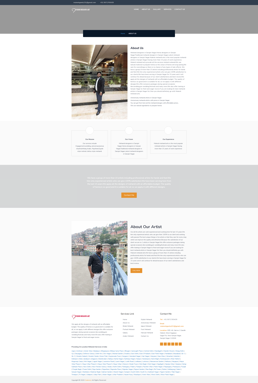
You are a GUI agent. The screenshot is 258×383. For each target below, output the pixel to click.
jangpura (94, 359)
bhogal (127, 351)
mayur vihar (117, 364)
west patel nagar (167, 374)
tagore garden (165, 372)
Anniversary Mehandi (148, 323)
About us (146, 9)
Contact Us (179, 9)
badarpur (96, 351)
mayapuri (175, 361)
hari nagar (146, 356)
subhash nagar (153, 372)
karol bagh (155, 359)
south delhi (135, 372)
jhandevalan (102, 359)
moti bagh (143, 364)
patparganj (168, 367)
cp (73, 354)
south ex (143, 372)
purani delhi (87, 369)
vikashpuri (137, 374)
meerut (125, 364)
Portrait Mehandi (128, 329)
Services (167, 9)
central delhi (148, 351)
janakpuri (86, 359)
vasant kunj (128, 374)
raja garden (96, 369)
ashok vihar (88, 351)
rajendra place (115, 369)
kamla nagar (118, 359)
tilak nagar (176, 372)
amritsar (79, 351)
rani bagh (149, 369)
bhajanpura (105, 351)
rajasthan (106, 369)
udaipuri (89, 374)
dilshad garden (117, 354)
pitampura (176, 367)
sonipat (127, 372)
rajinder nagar (127, 369)
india (81, 359)
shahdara (86, 372)
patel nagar (158, 367)
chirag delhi (179, 351)
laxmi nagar (120, 361)
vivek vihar (146, 374)
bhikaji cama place (117, 351)
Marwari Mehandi (147, 333)
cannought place (137, 351)
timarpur (75, 374)
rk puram (157, 369)
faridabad (168, 354)
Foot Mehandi (146, 329)
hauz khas (161, 356)
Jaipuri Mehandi (146, 326)
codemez (88, 380)
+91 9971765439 (107, 2)
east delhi (135, 354)
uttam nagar (107, 374)
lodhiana (138, 361)
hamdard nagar (135, 356)
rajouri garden (139, 369)
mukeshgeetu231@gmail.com (84, 2)
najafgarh (160, 364)
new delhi (87, 367)
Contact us (145, 336)
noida (109, 367)
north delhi (117, 367)
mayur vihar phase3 (105, 364)
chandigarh (158, 351)
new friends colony (99, 367)
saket (178, 369)
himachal (169, 356)
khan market (175, 359)
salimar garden (107, 372)
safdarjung (172, 369)
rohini (164, 369)
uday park (97, 374)
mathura (168, 361)
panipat (139, 367)
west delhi (155, 374)
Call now (136, 270)
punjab (183, 367)
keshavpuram (165, 359)
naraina (178, 364)
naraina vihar (170, 364)
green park (104, 356)
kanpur (138, 359)
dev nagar (107, 354)
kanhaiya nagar (129, 359)
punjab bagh (77, 369)
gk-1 (184, 354)
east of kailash (145, 354)
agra (73, 351)
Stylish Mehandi (146, 319)
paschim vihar (148, 367)
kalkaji (110, 359)
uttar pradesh (118, 374)
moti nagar (152, 364)
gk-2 (74, 356)
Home (136, 9)
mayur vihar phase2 (89, 364)
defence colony (89, 354)
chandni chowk (168, 351)
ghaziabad (177, 354)
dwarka (127, 354)
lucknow (145, 361)
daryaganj (78, 354)
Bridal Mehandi (128, 326)
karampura (146, 359)
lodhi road (129, 361)
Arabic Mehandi (128, 336)
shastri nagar (118, 372)
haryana (153, 356)
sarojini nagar (77, 372)
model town (133, 364)
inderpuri (75, 359)
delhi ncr (99, 354)
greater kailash (82, 356)
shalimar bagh (95, 372)
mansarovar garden (157, 361)
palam (132, 367)
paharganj (126, 367)
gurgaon (125, 356)
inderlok (177, 356)
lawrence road (108, 361)
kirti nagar (88, 361)
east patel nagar (157, 354)
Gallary (157, 9)
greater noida (93, 356)
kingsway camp (77, 361)
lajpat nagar (97, 361)
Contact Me (129, 195)
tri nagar (82, 374)
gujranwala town (115, 356)
